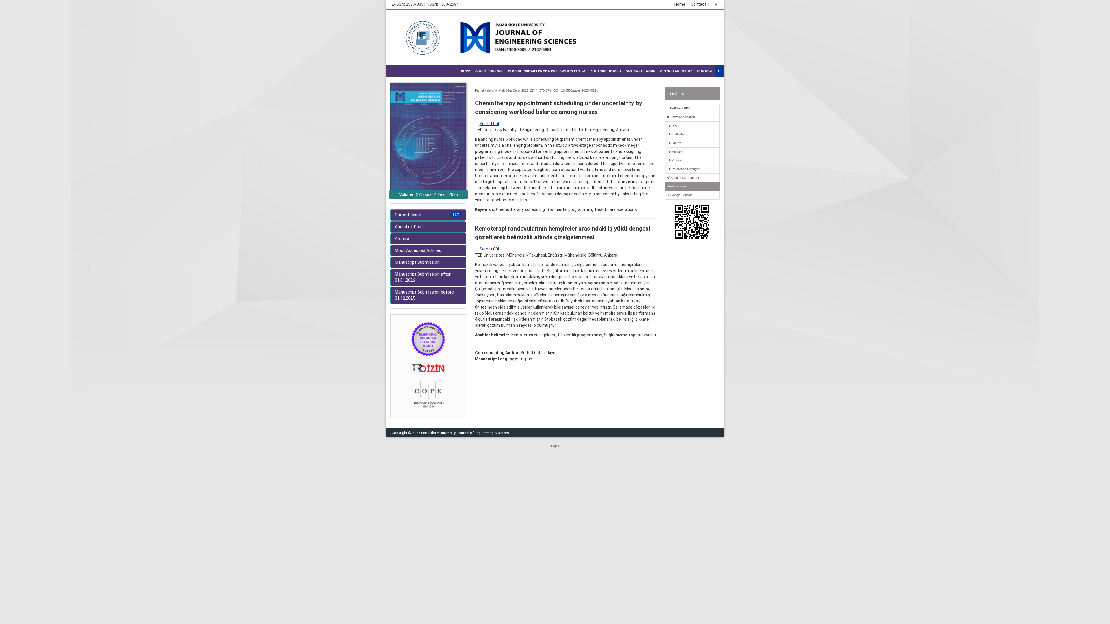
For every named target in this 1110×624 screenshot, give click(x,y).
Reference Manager (685, 169)
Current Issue (427, 215)
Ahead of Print (409, 226)
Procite (676, 160)
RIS (674, 125)
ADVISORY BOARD (640, 71)
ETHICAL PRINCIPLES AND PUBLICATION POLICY (547, 71)
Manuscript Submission (417, 262)
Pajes (555, 446)
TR (714, 4)
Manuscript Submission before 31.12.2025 (424, 295)
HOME (466, 71)
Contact (700, 4)
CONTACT (705, 71)
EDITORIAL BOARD (606, 71)
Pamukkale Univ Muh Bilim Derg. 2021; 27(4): (507, 90)
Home (681, 4)
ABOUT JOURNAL (489, 71)
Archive (402, 238)
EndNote (677, 134)
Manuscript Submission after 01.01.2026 (423, 277)
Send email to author (684, 177)
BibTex (676, 143)
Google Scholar (680, 195)
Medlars (677, 151)
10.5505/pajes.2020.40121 (579, 90)
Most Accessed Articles (418, 250)
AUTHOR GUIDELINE (676, 71)
